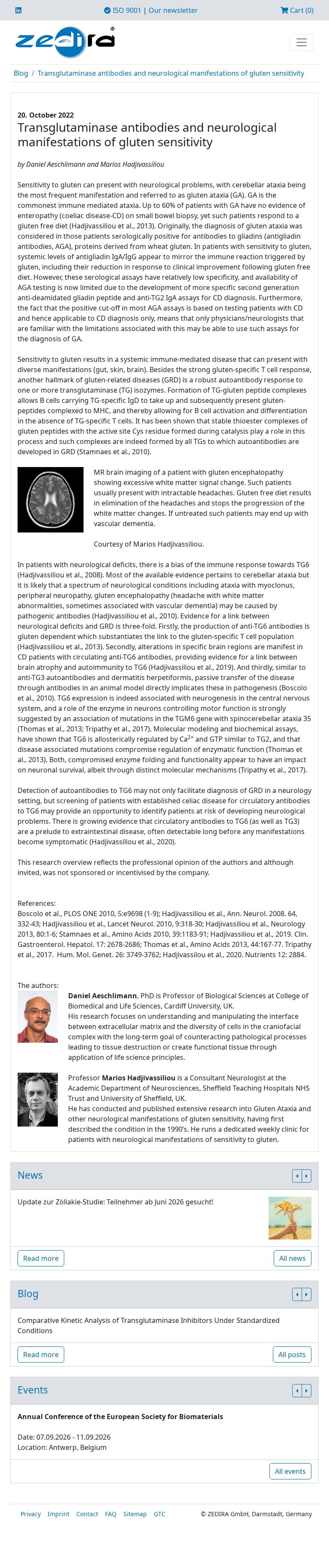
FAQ (111, 1514)
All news (292, 1258)
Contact (87, 1514)
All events (290, 1471)
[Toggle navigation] (302, 42)
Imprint (58, 1514)
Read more (41, 1258)
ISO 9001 (126, 10)
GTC (159, 1514)
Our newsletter (173, 10)
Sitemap (135, 1514)
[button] (297, 1176)
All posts (292, 1354)
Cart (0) (301, 10)
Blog (21, 73)
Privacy (31, 1514)
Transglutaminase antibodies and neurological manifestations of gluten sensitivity (171, 73)
